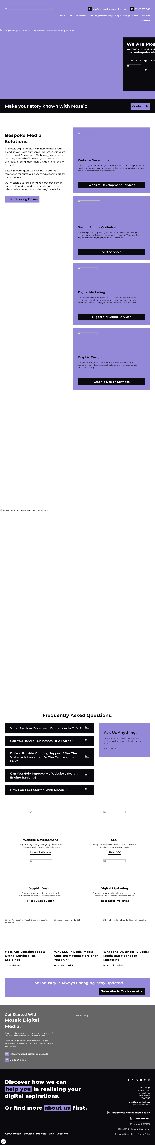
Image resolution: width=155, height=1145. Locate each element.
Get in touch (137, 61)
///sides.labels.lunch (141, 1104)
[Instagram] (137, 1080)
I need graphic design (40, 900)
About (63, 16)
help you (18, 1089)
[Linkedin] (141, 1080)
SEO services (111, 252)
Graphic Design (122, 16)
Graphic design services (112, 382)
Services (29, 1133)
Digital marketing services (111, 317)
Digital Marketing (104, 16)
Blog (51, 1133)
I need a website (40, 852)
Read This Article (15, 965)
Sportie (136, 16)
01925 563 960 (142, 9)
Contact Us (140, 106)
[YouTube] (149, 1080)
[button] (49, 728)
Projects (146, 16)
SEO (91, 16)
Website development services (111, 185)
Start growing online (22, 199)
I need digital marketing (114, 900)
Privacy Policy (143, 1134)
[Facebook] (128, 1080)
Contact (146, 21)
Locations (63, 1133)
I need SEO (114, 852)
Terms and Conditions (125, 1134)
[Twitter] (132, 1080)
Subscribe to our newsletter (122, 991)
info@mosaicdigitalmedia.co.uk (109, 9)
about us (57, 1108)
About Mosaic (13, 1133)
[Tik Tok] (145, 1080)
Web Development (77, 16)
